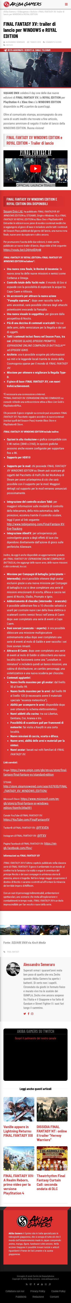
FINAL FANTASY (13, 952)
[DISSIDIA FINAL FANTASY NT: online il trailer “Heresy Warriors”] (52, 1120)
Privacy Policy (37, 1291)
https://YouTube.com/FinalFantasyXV (26, 819)
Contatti (54, 1296)
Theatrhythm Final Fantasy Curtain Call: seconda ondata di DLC (51, 1182)
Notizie (34, 11)
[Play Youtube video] (35, 168)
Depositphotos (48, 1276)
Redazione (38, 1296)
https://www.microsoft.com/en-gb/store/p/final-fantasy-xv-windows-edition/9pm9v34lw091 (31, 803)
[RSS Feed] (27, 1284)
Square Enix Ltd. (13, 211)
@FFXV (41, 835)
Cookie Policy (58, 1291)
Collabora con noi (15, 1291)
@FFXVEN (42, 827)
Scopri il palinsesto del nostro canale (35, 1038)
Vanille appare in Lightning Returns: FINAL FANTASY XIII (18, 1131)
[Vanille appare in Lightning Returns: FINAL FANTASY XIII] (18, 1120)
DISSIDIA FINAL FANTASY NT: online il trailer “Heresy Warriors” (52, 1133)
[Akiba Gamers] (23, 6)
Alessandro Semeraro (15, 42)
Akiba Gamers (9, 11)
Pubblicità (21, 1296)
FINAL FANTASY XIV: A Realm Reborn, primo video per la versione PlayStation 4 (18, 1184)
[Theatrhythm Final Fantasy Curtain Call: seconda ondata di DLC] (52, 1169)
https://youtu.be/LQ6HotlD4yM (22, 250)
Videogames (23, 11)
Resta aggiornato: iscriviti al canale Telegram (29, 50)
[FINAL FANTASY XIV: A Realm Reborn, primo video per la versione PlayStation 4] (18, 1169)
